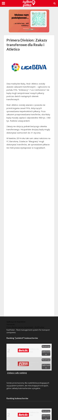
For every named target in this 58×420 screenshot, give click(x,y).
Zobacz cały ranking (17, 372)
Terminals (10, 324)
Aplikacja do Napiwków (15, 322)
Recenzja (46, 346)
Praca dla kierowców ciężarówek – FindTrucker (25, 327)
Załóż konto (46, 353)
